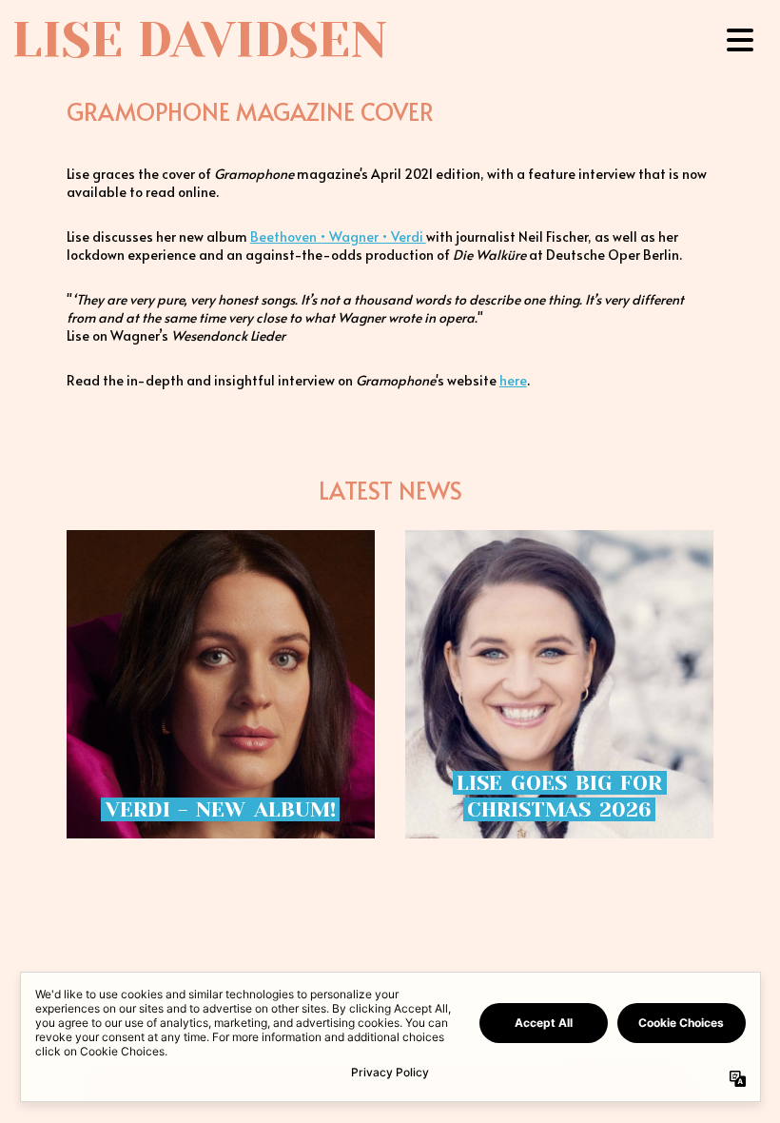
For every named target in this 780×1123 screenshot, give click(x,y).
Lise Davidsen (199, 40)
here (513, 380)
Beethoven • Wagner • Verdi (338, 236)
